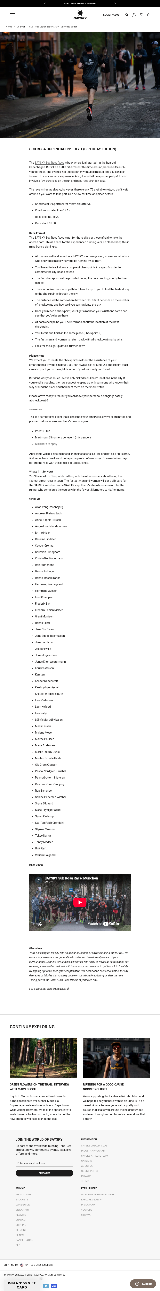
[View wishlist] (141, 14)
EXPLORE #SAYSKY (92, 1199)
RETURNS (21, 1229)
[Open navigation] (13, 14)
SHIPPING (21, 1224)
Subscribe (44, 1173)
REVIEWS (21, 1214)
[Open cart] (148, 14)
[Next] (115, 3)
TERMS (85, 1181)
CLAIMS (20, 1235)
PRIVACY (86, 1176)
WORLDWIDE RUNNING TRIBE (98, 1194)
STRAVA (86, 1214)
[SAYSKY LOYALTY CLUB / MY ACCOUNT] (134, 14)
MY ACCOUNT (23, 1194)
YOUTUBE (86, 1209)
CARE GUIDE (23, 1204)
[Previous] (45, 3)
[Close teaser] (41, 1278)
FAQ (18, 1245)
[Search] (126, 14)
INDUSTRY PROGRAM (93, 1150)
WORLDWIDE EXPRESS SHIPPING (80, 3)
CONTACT (21, 1219)
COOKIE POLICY (89, 1170)
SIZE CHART (22, 1209)
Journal (21, 27)
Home (9, 27)
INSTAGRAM (88, 1204)
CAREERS (86, 1160)
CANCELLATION (24, 1240)
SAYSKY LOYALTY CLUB (94, 1145)
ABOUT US (87, 1165)
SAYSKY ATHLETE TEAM (94, 1155)
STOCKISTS (22, 1199)
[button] (22, 1285)
